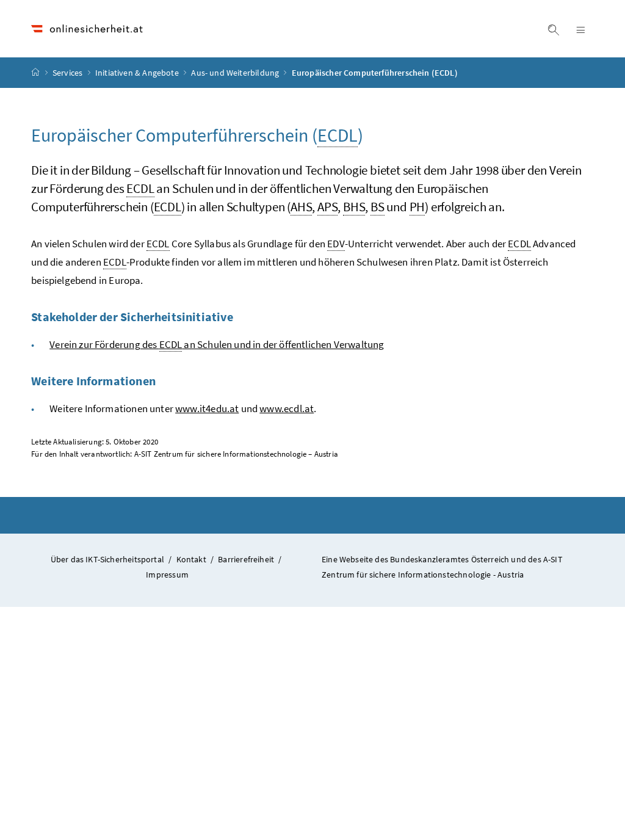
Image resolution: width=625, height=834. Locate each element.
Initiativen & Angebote (138, 72)
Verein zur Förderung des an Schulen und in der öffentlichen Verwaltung (216, 344)
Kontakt (191, 559)
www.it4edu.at (207, 408)
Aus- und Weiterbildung (236, 72)
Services (68, 72)
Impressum (167, 574)
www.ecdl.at (286, 408)
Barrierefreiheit (246, 559)
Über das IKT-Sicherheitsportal (107, 559)
